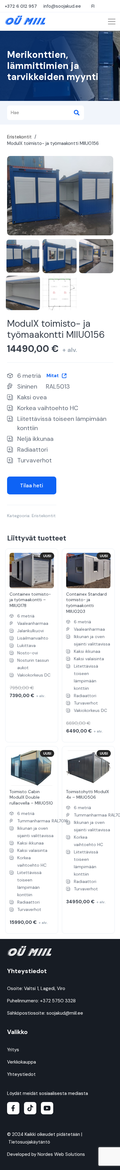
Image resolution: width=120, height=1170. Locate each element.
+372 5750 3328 (58, 1001)
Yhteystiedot (21, 1074)
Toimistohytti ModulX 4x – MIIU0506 (87, 794)
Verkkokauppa (21, 1062)
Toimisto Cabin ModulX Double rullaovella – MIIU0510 (31, 797)
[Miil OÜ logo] (25, 20)
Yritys (13, 1050)
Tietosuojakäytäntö (29, 1142)
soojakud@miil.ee (64, 1013)
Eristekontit (19, 137)
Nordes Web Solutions (61, 1154)
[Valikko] (111, 21)
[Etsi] (77, 113)
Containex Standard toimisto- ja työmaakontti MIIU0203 (86, 603)
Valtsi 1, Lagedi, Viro (44, 988)
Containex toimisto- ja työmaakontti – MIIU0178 (30, 600)
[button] (93, 6)
